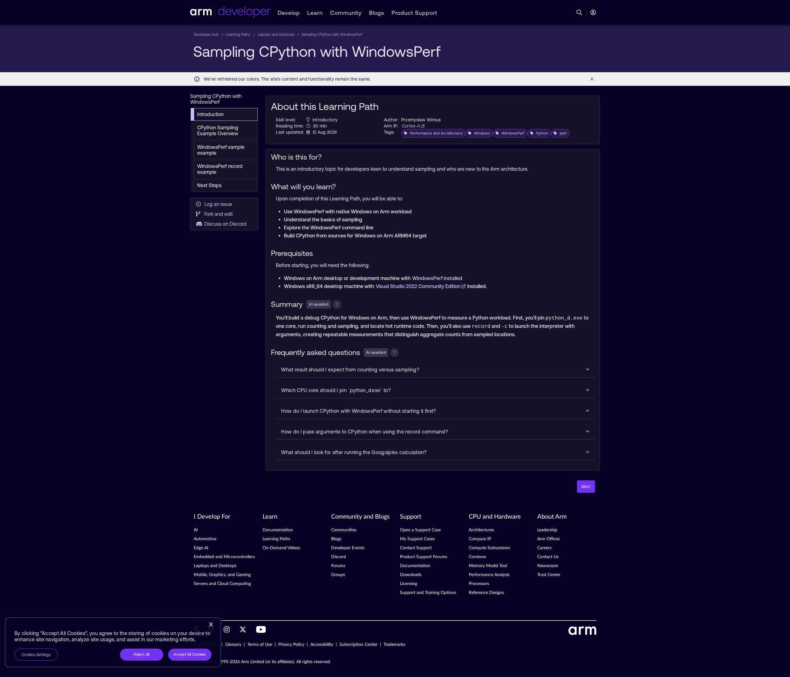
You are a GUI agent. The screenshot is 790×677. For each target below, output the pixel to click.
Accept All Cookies (189, 654)
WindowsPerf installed (437, 278)
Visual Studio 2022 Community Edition (419, 286)
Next (586, 486)
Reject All (141, 654)
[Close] (211, 624)
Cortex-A (412, 125)
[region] (113, 642)
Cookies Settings (36, 655)
